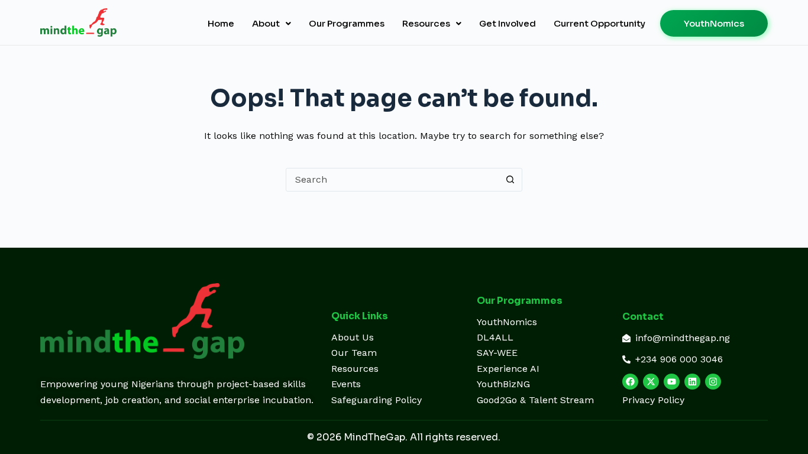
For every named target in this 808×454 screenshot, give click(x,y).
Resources (426, 23)
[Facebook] (630, 382)
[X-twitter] (651, 382)
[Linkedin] (692, 382)
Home (221, 23)
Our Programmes (346, 23)
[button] (271, 23)
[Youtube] (672, 382)
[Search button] (510, 179)
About (266, 23)
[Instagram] (713, 382)
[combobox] (392, 180)
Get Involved (507, 23)
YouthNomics (714, 23)
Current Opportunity (599, 23)
